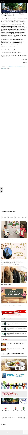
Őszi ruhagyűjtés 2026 (6, 284)
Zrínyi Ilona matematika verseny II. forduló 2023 (8, 418)
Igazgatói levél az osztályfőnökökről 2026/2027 (11, 305)
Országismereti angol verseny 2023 (21, 418)
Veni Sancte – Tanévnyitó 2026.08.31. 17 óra (10, 261)
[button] (3, 1)
